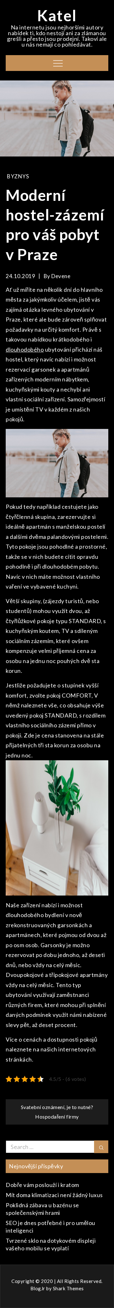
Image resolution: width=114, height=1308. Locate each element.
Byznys (18, 176)
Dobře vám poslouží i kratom (42, 1184)
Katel (57, 15)
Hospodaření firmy (57, 1116)
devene (60, 276)
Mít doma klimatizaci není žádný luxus (54, 1194)
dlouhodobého (25, 349)
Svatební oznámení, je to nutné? (57, 1107)
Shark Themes (68, 1288)
